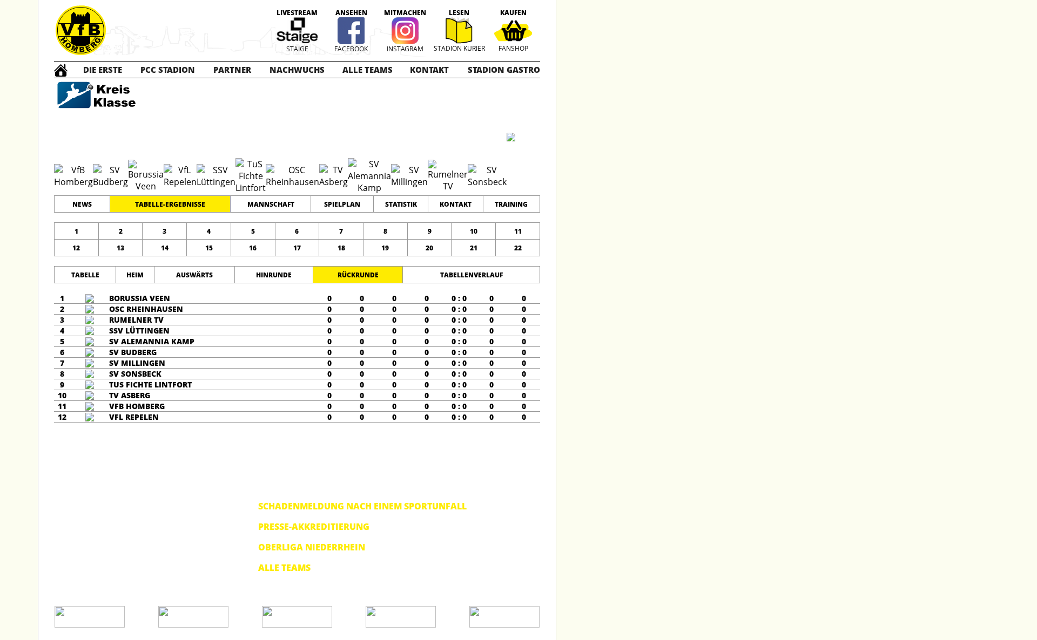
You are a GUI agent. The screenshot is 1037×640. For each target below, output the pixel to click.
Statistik (401, 204)
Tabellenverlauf (471, 275)
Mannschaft (270, 204)
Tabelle (85, 275)
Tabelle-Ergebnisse (170, 204)
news (82, 204)
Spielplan (342, 204)
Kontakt (456, 204)
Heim (135, 275)
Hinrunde (274, 275)
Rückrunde (358, 275)
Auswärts (194, 275)
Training (511, 204)
